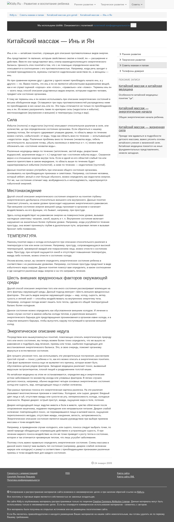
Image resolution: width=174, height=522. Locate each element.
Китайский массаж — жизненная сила (142, 128)
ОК (133, 25)
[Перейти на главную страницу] (38, 4)
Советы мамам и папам (32, 15)
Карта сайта (123, 473)
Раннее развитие (131, 54)
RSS (67, 473)
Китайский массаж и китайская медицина (140, 87)
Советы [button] (136, 4)
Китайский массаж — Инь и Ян (96, 15)
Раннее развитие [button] (84, 4)
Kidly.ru (13, 15)
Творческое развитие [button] (113, 4)
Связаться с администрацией (22, 473)
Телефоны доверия (132, 71)
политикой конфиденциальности (111, 25)
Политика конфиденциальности (23, 479)
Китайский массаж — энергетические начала (135, 110)
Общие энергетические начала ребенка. (141, 117)
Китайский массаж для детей (62, 15)
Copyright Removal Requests (21, 476)
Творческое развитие (133, 59)
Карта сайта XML (125, 476)
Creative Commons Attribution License (111, 501)
